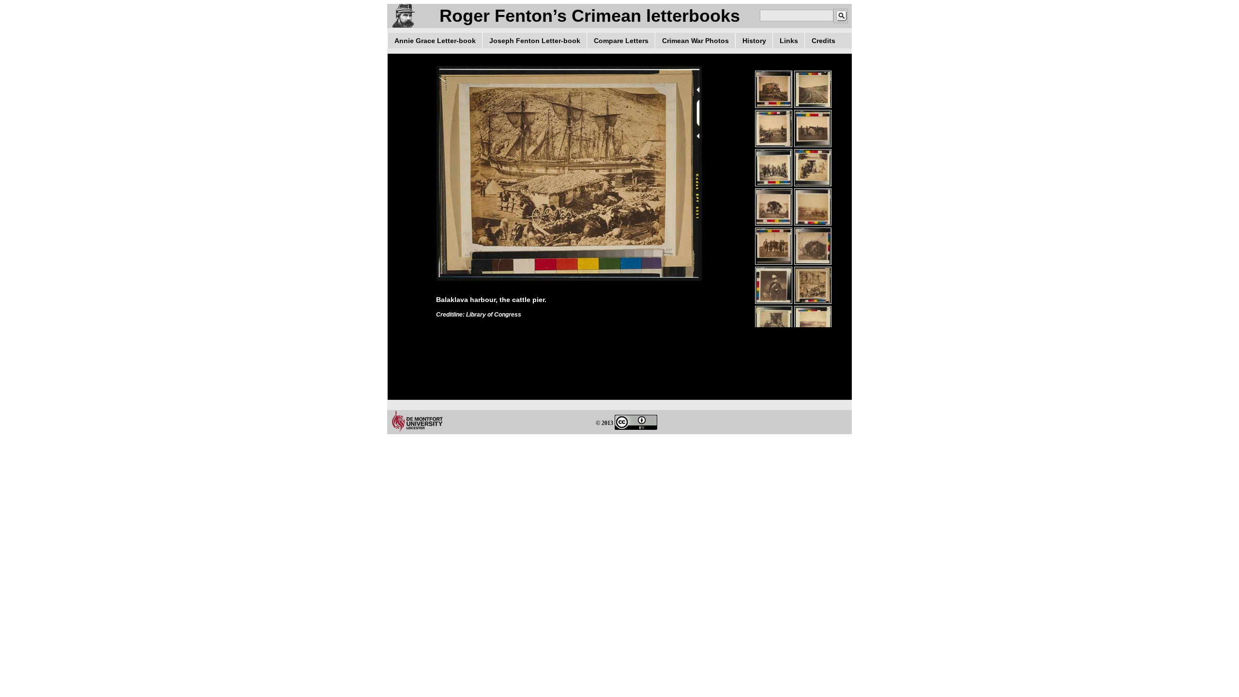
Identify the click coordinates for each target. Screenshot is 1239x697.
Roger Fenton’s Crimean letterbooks (589, 16)
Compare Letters (621, 41)
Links (789, 41)
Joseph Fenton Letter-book (534, 41)
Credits (823, 41)
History (754, 41)
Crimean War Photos (695, 41)
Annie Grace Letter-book (435, 41)
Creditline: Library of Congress (478, 314)
